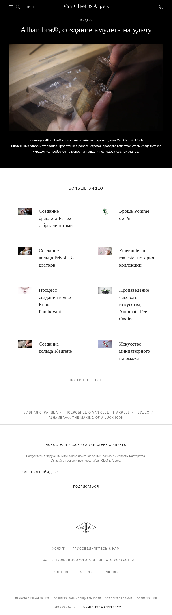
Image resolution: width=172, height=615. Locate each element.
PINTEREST (86, 572)
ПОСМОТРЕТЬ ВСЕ (86, 380)
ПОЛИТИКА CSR (147, 598)
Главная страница (40, 412)
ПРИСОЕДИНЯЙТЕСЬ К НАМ (96, 548)
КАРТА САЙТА (62, 607)
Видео (144, 412)
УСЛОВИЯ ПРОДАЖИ (118, 598)
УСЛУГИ (59, 548)
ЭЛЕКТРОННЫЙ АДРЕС (40, 472)
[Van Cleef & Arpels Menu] (11, 6)
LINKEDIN (111, 572)
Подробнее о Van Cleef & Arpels (98, 412)
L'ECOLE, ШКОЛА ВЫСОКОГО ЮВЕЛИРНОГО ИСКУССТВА (86, 560)
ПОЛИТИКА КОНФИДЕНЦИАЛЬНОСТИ (77, 598)
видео (86, 20)
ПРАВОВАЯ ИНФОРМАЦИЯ (32, 598)
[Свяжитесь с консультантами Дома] (161, 6)
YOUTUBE (61, 572)
